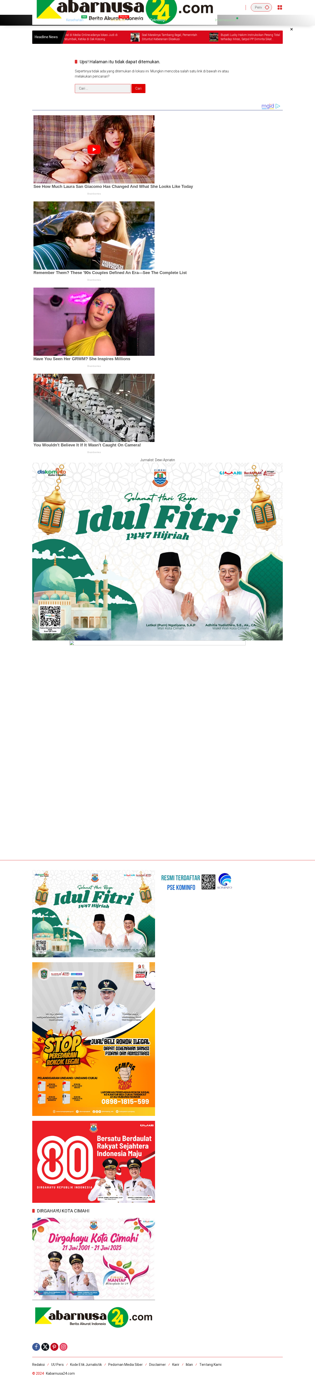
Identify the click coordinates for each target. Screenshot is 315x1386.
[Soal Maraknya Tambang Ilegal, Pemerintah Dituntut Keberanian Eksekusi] (91, 37)
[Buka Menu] (280, 7)
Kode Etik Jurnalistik (86, 1365)
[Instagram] (63, 1347)
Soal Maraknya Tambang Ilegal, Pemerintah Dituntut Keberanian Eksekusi (126, 37)
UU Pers (57, 1365)
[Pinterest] (54, 1347)
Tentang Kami (210, 1365)
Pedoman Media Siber (125, 1365)
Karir (175, 1365)
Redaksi (38, 1365)
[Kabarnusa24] (124, 7)
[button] (267, 7)
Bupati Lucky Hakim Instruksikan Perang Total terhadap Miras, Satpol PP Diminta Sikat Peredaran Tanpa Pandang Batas (206, 37)
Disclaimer (157, 1365)
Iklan (189, 1365)
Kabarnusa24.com (60, 1373)
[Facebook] (36, 1347)
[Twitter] (45, 1347)
